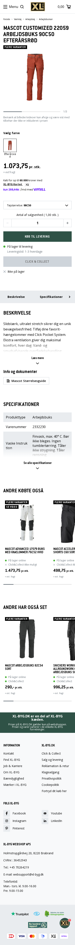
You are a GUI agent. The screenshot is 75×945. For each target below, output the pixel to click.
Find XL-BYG (11, 759)
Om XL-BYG (11, 772)
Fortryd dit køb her (54, 791)
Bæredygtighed (13, 778)
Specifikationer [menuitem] (51, 297)
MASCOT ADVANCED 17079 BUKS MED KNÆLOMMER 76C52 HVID (25, 550)
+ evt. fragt (10, 576)
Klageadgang (50, 772)
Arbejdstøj (30, 19)
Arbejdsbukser (46, 19)
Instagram (19, 821)
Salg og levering (52, 759)
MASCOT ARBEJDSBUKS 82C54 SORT (24, 667)
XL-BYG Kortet (13, 184)
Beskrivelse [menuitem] (16, 297)
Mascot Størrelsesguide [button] (28, 381)
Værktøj (17, 19)
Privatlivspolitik (51, 778)
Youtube (56, 813)
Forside (6, 19)
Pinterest (18, 828)
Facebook (19, 813)
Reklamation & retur (55, 766)
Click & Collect (51, 753)
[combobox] (37, 205)
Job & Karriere (12, 766)
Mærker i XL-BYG (14, 784)
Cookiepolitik (50, 784)
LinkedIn (56, 821)
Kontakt (8, 753)
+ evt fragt (9, 172)
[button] (7, 223)
